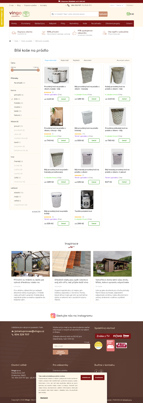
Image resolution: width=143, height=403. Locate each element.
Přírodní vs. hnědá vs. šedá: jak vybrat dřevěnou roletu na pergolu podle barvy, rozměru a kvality (29, 281)
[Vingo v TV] (112, 336)
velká (17, 201)
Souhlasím (99, 377)
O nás (11, 5)
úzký (17, 178)
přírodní (18, 95)
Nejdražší (76, 60)
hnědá (18, 103)
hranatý (18, 161)
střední (18, 193)
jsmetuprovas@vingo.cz (29, 331)
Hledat (103, 14)
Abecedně (87, 60)
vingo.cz (96, 371)
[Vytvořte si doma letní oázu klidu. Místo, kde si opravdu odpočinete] (112, 264)
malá (17, 197)
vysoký (18, 174)
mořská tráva (20, 138)
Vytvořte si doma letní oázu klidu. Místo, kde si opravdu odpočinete (112, 281)
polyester (19, 146)
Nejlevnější (65, 60)
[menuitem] (14, 23)
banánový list (20, 150)
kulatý (18, 165)
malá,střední (20, 205)
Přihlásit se (61, 353)
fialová (17, 115)
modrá (17, 107)
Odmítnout (86, 377)
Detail (63, 99)
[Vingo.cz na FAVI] (121, 345)
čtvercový (19, 182)
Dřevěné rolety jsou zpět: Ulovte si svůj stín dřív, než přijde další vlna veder (71, 281)
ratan (17, 134)
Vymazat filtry (36, 212)
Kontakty (43, 5)
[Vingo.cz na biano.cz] (110, 345)
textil (17, 142)
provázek (19, 130)
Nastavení (44, 398)
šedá (17, 111)
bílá (17, 99)
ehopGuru (127, 400)
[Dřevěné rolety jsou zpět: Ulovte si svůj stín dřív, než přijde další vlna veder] (71, 264)
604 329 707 (22, 334)
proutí (18, 126)
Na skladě (19, 83)
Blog (19, 5)
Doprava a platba (30, 5)
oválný (18, 170)
